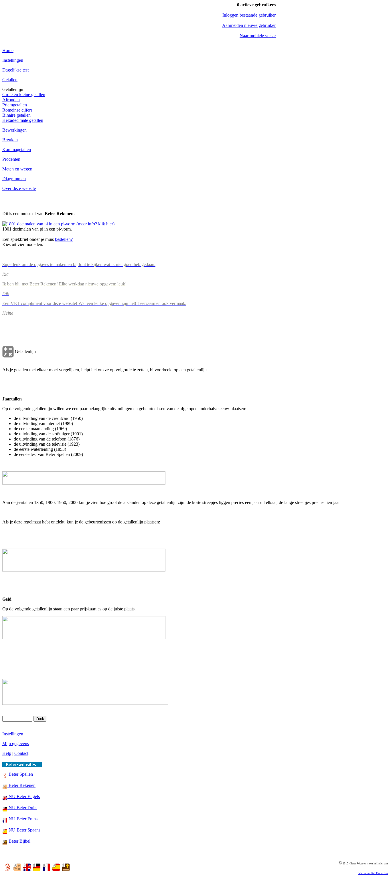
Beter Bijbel (18, 841)
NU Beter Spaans (23, 830)
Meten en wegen (17, 168)
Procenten (11, 159)
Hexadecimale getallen (22, 120)
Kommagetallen (16, 149)
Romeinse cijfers (17, 110)
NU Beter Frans (22, 818)
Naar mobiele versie (258, 35)
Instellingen (12, 60)
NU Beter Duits (22, 807)
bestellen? (64, 239)
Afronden (11, 99)
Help (6, 753)
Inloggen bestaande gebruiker (249, 15)
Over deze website (19, 188)
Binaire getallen (16, 115)
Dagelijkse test (15, 70)
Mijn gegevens (15, 743)
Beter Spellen (20, 774)
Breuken (10, 139)
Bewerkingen (14, 130)
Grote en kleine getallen (23, 94)
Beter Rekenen (21, 785)
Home (7, 50)
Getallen (9, 79)
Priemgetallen (14, 104)
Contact (21, 753)
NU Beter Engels (23, 796)
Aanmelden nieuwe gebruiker (249, 25)
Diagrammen (14, 178)
